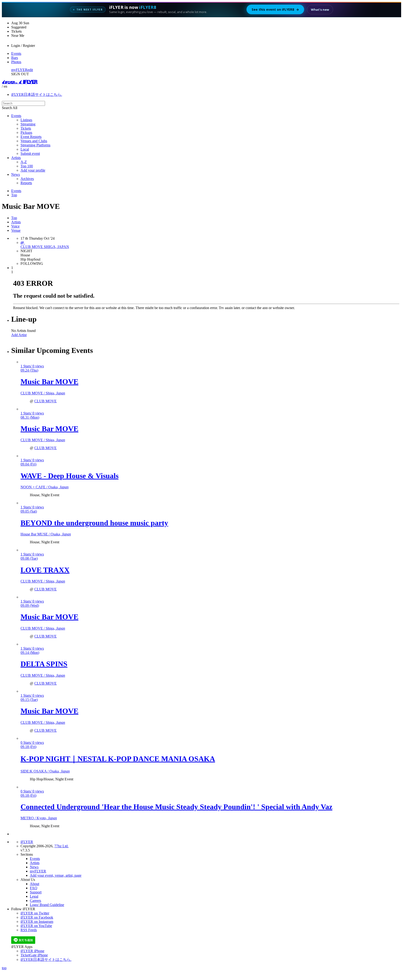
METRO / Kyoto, (39, 818)
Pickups (26, 132)
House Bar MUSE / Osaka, (46, 534)
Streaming (28, 124)
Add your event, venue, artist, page (55, 875)
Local (25, 149)
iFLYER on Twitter (35, 913)
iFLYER (27, 842)
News (15, 174)
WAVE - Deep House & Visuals (69, 476)
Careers (35, 901)
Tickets (26, 128)
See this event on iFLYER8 (275, 9)
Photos (16, 62)
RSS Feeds (29, 930)
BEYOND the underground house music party (94, 523)
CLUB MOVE (45, 401)
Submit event (30, 153)
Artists (16, 158)
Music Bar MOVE (49, 381)
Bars (14, 58)
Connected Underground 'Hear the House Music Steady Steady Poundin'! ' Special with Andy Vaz (176, 807)
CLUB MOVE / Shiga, (43, 393)
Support (36, 892)
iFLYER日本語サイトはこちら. (36, 95)
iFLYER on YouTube (36, 926)
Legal (34, 896)
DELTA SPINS (44, 664)
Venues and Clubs (34, 141)
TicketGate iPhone (34, 955)
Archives (27, 179)
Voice (15, 226)
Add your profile (33, 170)
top (4, 968)
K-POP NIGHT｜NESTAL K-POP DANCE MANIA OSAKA (118, 759)
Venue (16, 230)
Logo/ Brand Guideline (47, 905)
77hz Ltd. (61, 846)
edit (30, 70)
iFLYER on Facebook (37, 917)
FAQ (33, 888)
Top (14, 195)
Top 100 (27, 166)
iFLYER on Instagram (37, 922)
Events (16, 53)
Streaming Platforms (35, 145)
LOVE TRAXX (45, 570)
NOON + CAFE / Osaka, (45, 487)
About (34, 884)
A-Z (24, 162)
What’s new (320, 9)
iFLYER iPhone (32, 951)
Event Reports (31, 137)
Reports (26, 183)
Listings (26, 120)
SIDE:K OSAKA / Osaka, (45, 771)
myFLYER (19, 70)
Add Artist (19, 335)
